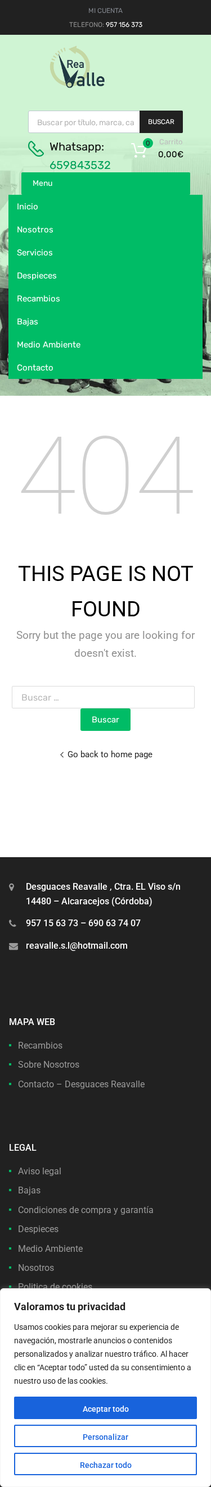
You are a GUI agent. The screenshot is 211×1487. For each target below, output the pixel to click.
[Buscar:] (105, 697)
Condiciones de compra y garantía (86, 1210)
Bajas (27, 322)
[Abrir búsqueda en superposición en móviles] (105, 122)
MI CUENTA (105, 11)
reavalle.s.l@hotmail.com (77, 945)
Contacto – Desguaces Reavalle (81, 1084)
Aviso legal (39, 1171)
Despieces (37, 276)
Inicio (27, 207)
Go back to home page (110, 754)
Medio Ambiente (48, 345)
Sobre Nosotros (48, 1064)
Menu (42, 183)
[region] (105, 1387)
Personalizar (105, 1437)
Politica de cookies (55, 1287)
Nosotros (35, 230)
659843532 (80, 165)
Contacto (35, 368)
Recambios (38, 299)
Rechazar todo (106, 1465)
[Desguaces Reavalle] (106, 85)
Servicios (35, 253)
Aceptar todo (106, 1408)
